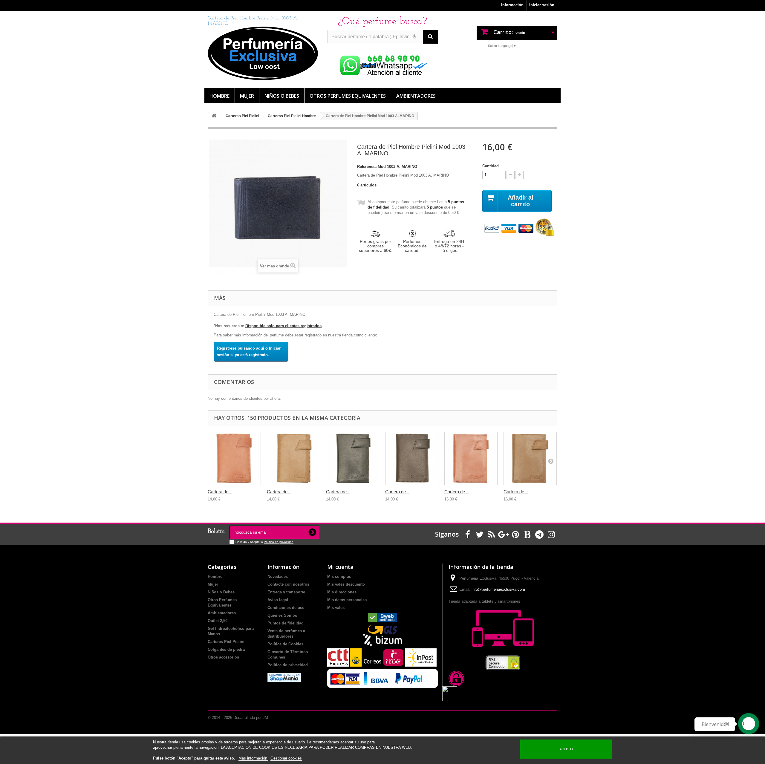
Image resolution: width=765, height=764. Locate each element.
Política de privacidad (278, 541)
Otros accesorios (223, 657)
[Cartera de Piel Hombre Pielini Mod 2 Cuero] (293, 458)
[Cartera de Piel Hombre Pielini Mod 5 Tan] (471, 458)
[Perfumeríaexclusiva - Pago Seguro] (517, 227)
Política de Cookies (285, 644)
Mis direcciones (342, 592)
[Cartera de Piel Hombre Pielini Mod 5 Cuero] (530, 458)
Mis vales (336, 607)
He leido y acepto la (249, 541)
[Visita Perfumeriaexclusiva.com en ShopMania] (284, 677)
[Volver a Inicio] (214, 116)
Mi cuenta (340, 566)
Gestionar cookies (286, 758)
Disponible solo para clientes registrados (283, 326)
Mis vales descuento (346, 584)
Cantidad (490, 166)
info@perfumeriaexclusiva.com (498, 589)
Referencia (367, 166)
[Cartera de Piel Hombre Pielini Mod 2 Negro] (352, 458)
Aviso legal (277, 600)
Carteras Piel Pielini (242, 116)
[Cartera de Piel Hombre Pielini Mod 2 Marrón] (411, 458)
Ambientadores (416, 96)
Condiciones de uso (286, 607)
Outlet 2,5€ (217, 620)
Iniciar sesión (541, 5)
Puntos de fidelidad (285, 623)
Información (512, 5)
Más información (253, 758)
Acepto (566, 749)
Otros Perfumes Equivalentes (348, 96)
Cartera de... (220, 491)
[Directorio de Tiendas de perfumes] (382, 617)
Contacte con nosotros (288, 584)
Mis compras (339, 576)
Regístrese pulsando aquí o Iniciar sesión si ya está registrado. (249, 351)
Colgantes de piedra (226, 649)
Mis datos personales (347, 600)
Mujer (247, 96)
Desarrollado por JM (250, 717)
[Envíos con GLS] (382, 629)
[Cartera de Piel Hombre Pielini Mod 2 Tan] (234, 458)
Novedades (277, 576)
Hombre (219, 96)
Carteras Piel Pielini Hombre (292, 116)
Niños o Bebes (281, 96)
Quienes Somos (282, 615)
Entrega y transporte (286, 592)
